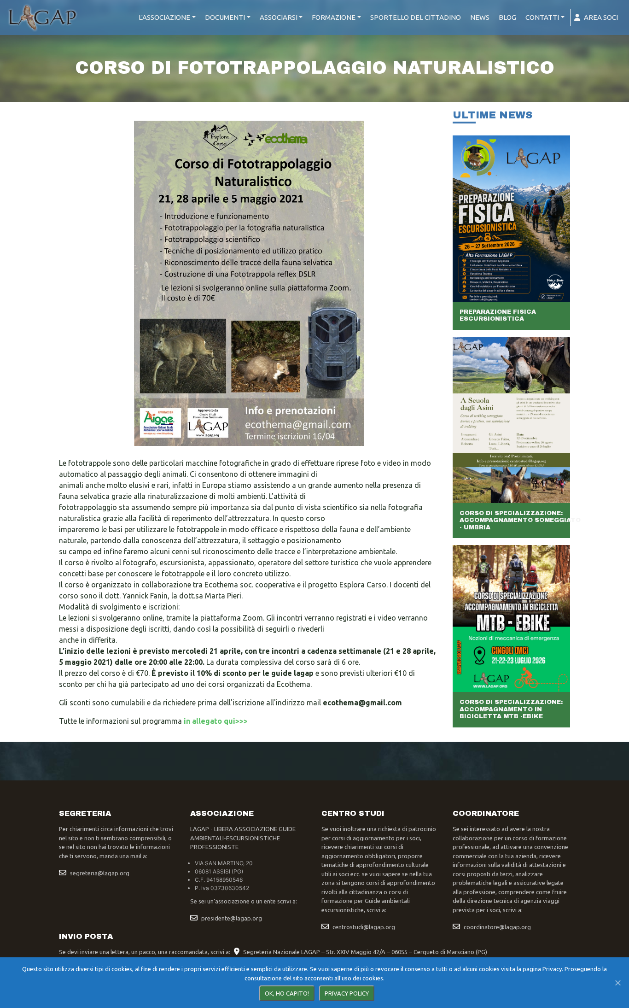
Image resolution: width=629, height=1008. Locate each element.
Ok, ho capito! (287, 993)
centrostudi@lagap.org (363, 927)
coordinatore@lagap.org (497, 927)
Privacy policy (347, 993)
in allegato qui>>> (216, 721)
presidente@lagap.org (231, 918)
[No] (617, 982)
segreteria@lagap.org (99, 873)
